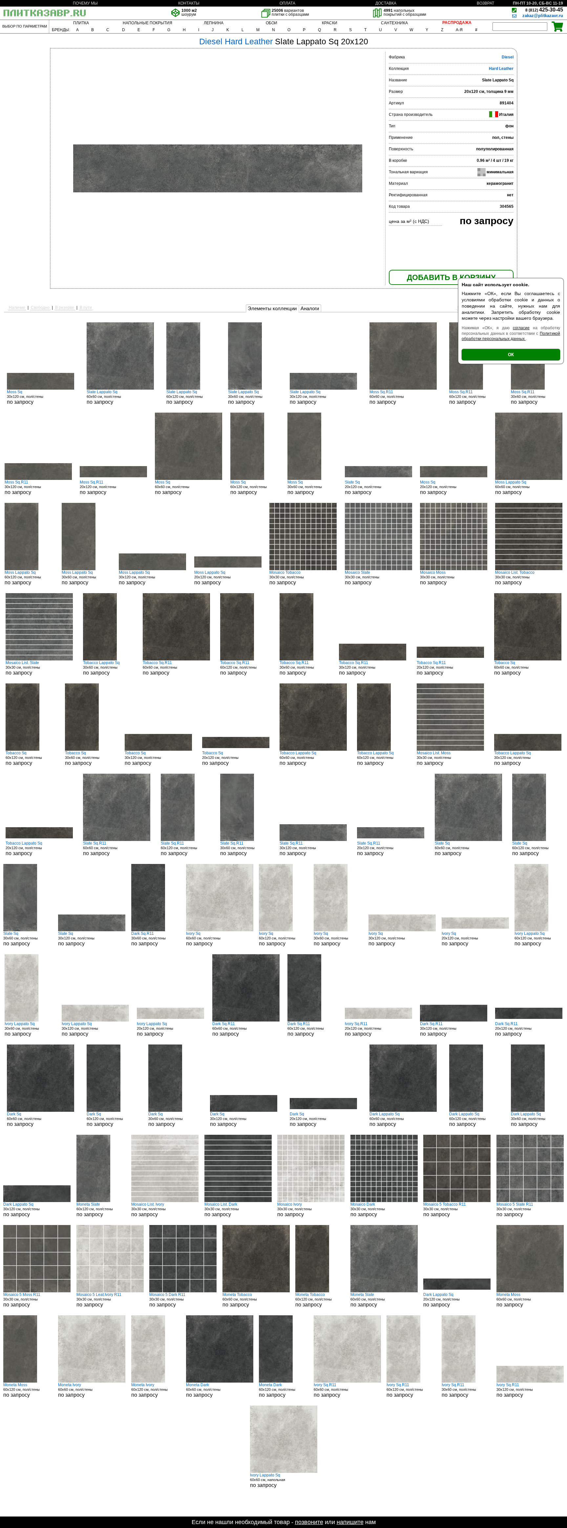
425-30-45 (544, 9)
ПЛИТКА (81, 23)
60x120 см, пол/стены (184, 397)
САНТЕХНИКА (394, 23)
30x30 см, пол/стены (286, 577)
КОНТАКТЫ (189, 3)
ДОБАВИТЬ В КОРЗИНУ (451, 277)
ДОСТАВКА (385, 3)
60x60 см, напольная (267, 1480)
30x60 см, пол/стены (245, 397)
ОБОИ (271, 23)
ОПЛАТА (287, 3)
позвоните (309, 1522)
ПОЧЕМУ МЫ (85, 3)
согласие (521, 328)
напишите (350, 1522)
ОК (511, 354)
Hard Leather (501, 68)
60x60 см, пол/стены (104, 397)
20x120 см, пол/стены (98, 487)
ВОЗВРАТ (485, 3)
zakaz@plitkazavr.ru (542, 15)
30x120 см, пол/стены (25, 397)
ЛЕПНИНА (213, 23)
